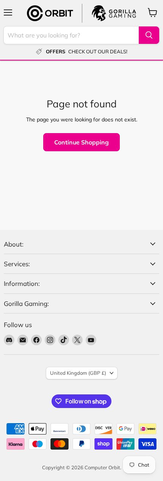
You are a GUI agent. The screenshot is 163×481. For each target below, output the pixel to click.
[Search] (149, 35)
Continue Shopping (81, 142)
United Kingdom (78, 373)
